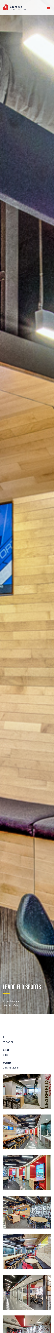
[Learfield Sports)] (27, 1268)
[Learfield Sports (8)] (27, 1148)
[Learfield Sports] (27, 1108)
